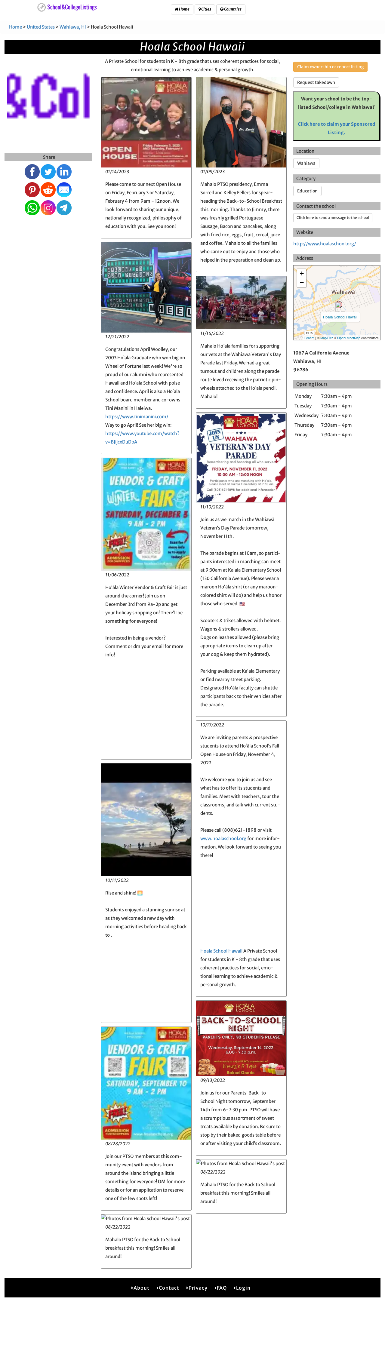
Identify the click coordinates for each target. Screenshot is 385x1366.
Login (243, 1288)
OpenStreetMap (348, 337)
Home (183, 9)
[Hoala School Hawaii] (338, 304)
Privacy (198, 1288)
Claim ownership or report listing (330, 66)
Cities (206, 9)
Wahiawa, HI (73, 27)
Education (307, 191)
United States (41, 27)
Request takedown (316, 82)
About (141, 1288)
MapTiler (326, 337)
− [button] (302, 282)
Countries (232, 9)
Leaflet (309, 337)
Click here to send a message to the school (333, 217)
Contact (169, 1288)
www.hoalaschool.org (223, 838)
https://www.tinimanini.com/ (136, 416)
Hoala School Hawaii (221, 951)
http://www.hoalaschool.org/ (324, 244)
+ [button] (302, 273)
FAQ (222, 1288)
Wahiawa (306, 163)
